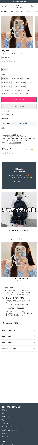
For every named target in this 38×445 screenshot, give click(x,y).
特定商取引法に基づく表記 (9, 430)
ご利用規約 (4, 423)
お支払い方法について (9, 330)
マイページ (4, 437)
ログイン (4, 433)
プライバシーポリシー (7, 426)
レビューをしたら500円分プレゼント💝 (16, 94)
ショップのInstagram (15, 142)
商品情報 (6, 111)
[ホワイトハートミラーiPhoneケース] (19, 259)
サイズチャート (8, 115)
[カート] (35, 6)
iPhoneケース (6, 57)
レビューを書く (30, 149)
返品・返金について (8, 348)
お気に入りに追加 (19, 106)
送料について (6, 336)
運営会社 (4, 410)
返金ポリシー (5, 128)
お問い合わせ (5, 413)
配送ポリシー (5, 131)
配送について (6, 342)
